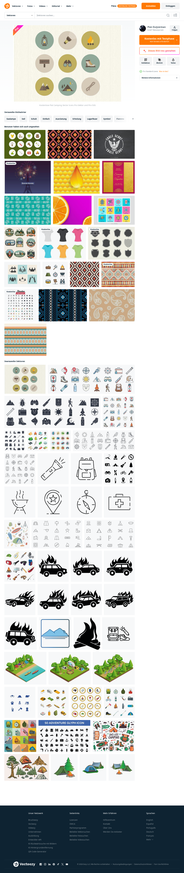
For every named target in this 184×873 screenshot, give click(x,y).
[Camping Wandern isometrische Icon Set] (53, 702)
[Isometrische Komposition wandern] (70, 668)
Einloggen (170, 6)
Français (150, 835)
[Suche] (168, 15)
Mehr (68, 6)
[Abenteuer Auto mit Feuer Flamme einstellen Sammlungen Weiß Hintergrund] (53, 566)
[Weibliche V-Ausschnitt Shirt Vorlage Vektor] (62, 243)
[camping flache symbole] (119, 702)
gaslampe (11, 119)
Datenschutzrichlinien (143, 864)
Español (149, 824)
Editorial (56, 6)
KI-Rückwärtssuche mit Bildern (42, 843)
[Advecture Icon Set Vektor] (20, 305)
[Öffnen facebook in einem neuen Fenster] (41, 864)
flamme (120, 119)
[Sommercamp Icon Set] (55, 274)
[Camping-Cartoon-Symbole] (19, 566)
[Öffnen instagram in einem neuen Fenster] (45, 864)
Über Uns (107, 828)
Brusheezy (33, 820)
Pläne (113, 6)
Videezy (31, 828)
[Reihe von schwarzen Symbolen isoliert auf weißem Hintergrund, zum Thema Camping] (119, 468)
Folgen (174, 30)
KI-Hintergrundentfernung (40, 847)
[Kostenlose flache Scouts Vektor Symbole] (24, 144)
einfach (46, 119)
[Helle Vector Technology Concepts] (114, 210)
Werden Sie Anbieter (112, 831)
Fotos (30, 6)
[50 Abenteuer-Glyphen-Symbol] (64, 736)
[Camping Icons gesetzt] (19, 702)
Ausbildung (33, 835)
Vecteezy (32, 824)
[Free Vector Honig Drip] (76, 177)
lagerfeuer (92, 119)
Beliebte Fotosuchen (79, 835)
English (149, 820)
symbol (106, 119)
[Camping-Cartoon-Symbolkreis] (86, 702)
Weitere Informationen (151, 78)
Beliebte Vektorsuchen (80, 831)
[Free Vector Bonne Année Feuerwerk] (27, 177)
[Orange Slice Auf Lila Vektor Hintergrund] (72, 210)
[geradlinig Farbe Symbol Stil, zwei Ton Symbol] (55, 633)
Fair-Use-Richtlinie (161, 864)
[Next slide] (130, 119)
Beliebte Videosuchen (79, 839)
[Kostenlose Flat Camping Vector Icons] (25, 379)
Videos (42, 6)
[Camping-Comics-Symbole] (60, 440)
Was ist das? (163, 71)
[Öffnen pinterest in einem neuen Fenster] (54, 864)
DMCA (72, 824)
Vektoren (16, 6)
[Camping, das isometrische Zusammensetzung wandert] (25, 668)
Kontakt (106, 824)
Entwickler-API (34, 839)
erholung (77, 119)
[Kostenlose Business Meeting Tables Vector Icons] (22, 274)
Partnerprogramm (78, 828)
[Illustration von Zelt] (93, 767)
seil (23, 119)
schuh (34, 119)
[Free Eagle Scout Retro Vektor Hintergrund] (114, 144)
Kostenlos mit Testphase (159, 40)
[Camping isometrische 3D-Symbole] (37, 440)
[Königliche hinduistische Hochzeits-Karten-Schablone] (118, 177)
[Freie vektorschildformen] (111, 243)
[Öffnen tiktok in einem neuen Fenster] (58, 864)
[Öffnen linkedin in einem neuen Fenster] (49, 864)
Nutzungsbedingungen (122, 864)
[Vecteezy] (7, 6)
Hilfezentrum (109, 820)
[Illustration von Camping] (64, 767)
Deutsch (150, 831)
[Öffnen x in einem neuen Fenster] (62, 864)
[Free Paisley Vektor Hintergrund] (112, 305)
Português (151, 828)
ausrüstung (61, 119)
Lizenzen (74, 820)
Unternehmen (34, 831)
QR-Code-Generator (37, 851)
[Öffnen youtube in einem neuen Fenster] (67, 864)
